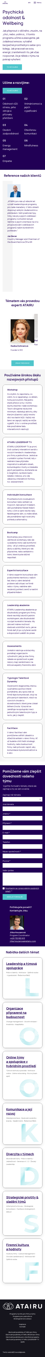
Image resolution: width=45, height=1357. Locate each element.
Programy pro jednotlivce (22, 1316)
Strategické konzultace (22, 1319)
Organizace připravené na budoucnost (16, 1012)
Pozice (6, 861)
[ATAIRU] (5, 2)
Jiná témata (8, 804)
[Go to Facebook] (24, 1347)
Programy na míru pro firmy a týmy (22, 1314)
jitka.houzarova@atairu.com (23, 941)
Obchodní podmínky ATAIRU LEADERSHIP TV (22, 1339)
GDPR (23, 1342)
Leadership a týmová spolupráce (21, 966)
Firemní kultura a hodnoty (17, 1247)
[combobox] (22, 799)
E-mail (6, 832)
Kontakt (23, 1327)
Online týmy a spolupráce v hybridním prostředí (21, 1061)
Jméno (6, 813)
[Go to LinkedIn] (20, 1347)
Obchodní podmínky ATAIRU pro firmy (22, 1332)
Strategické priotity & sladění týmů (22, 1199)
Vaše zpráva (8, 870)
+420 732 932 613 (17, 938)
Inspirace (22, 1324)
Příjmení (7, 823)
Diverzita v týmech (20, 1154)
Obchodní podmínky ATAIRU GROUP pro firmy (23, 1334)
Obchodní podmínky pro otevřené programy (22, 1337)
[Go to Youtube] (28, 1347)
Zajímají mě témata (12, 795)
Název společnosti (12, 851)
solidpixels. (21, 1352)
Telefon (6, 842)
